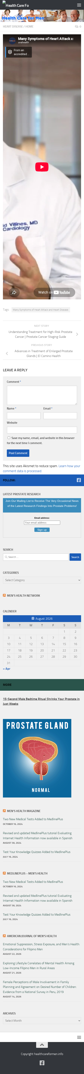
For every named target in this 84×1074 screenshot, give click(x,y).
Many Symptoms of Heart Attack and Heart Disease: (41, 309)
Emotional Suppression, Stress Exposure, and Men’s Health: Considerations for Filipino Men (41, 946)
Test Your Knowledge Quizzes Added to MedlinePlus (36, 852)
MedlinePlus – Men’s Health (27, 873)
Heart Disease (13, 26)
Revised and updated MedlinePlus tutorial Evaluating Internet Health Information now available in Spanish (37, 835)
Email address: (42, 518)
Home (29, 26)
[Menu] (79, 5)
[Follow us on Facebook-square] (78, 480)
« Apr (6, 668)
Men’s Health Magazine (23, 811)
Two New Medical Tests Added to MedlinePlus (33, 819)
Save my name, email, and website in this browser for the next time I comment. (40, 440)
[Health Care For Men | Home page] (20, 5)
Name (11, 408)
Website (12, 422)
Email (47, 408)
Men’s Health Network (23, 595)
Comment (14, 382)
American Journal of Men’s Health (32, 936)
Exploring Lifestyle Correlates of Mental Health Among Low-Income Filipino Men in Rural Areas (38, 965)
